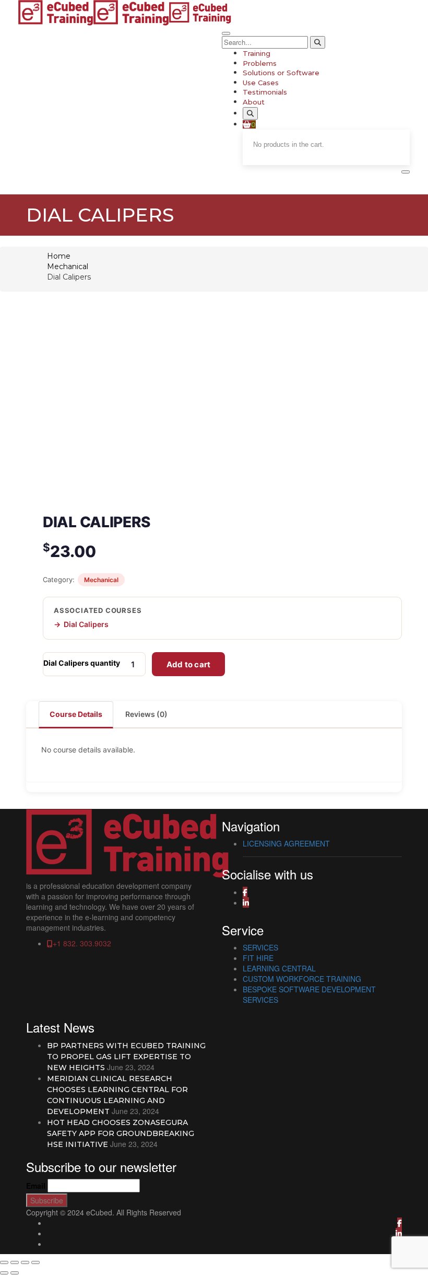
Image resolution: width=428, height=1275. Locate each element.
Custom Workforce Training (302, 978)
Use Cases (261, 82)
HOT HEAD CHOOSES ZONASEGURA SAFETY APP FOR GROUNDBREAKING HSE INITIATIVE (120, 1133)
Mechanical (67, 266)
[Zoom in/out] (4, 1262)
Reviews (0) (146, 714)
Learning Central (279, 968)
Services (260, 947)
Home (58, 256)
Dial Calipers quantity (81, 662)
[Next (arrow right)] (14, 1272)
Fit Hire (258, 958)
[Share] (25, 1262)
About (254, 102)
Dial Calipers (86, 624)
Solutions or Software (281, 72)
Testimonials (265, 92)
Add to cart (188, 664)
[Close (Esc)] (35, 1262)
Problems (260, 63)
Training (256, 53)
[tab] (76, 714)
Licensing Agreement (286, 843)
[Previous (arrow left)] (4, 1272)
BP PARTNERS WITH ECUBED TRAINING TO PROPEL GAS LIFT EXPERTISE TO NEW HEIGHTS (126, 1056)
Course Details (76, 714)
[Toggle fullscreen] (14, 1262)
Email (35, 1185)
